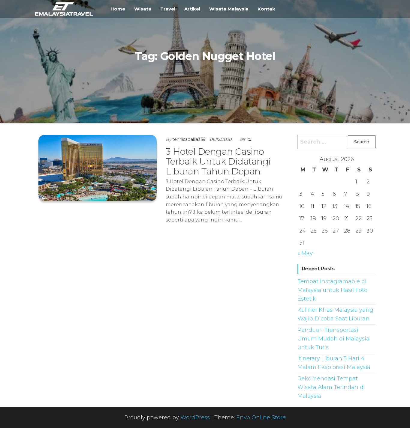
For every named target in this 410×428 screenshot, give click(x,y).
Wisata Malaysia (229, 9)
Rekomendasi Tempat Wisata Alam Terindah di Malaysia (331, 387)
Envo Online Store (261, 417)
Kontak (266, 9)
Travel (167, 9)
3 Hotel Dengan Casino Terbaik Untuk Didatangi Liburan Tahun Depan (218, 161)
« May (305, 253)
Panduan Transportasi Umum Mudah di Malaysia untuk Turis (333, 339)
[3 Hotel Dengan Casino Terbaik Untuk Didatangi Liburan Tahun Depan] (97, 167)
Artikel (192, 9)
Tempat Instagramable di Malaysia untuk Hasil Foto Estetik (332, 290)
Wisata (142, 9)
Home (117, 9)
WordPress (195, 417)
